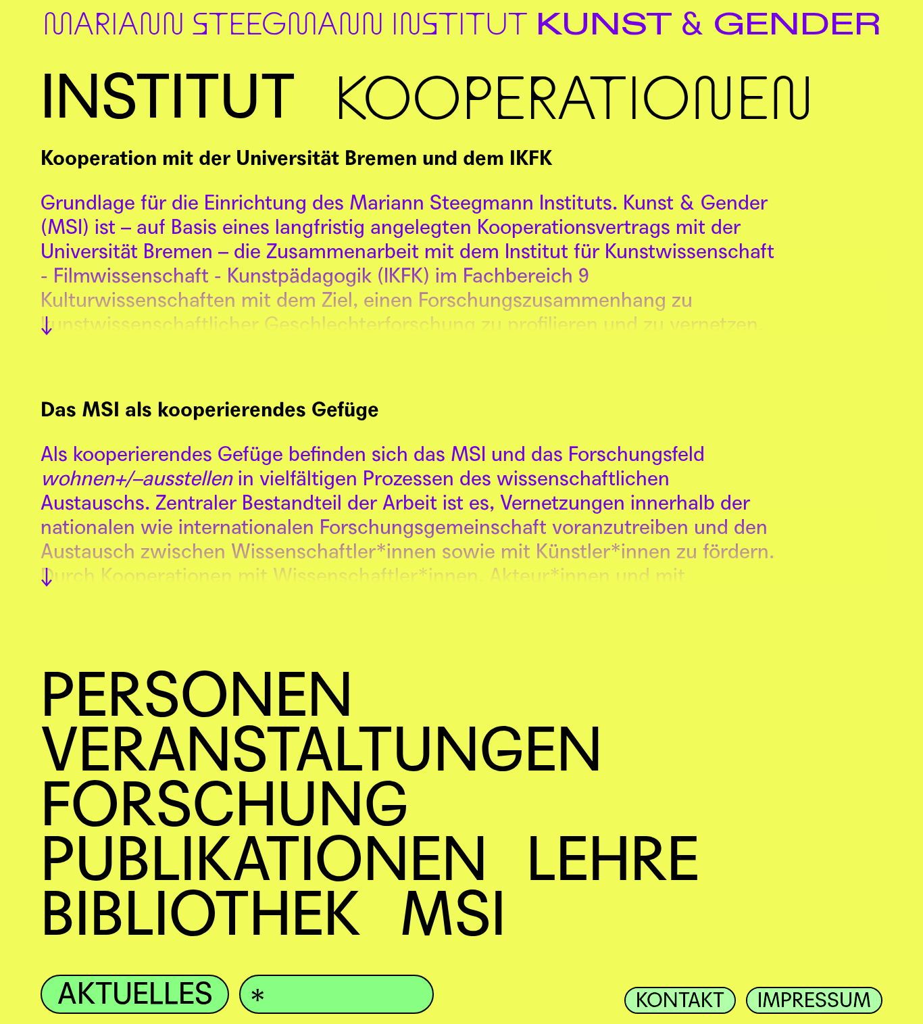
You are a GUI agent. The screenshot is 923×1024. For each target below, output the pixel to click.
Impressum (814, 1000)
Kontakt (680, 1000)
